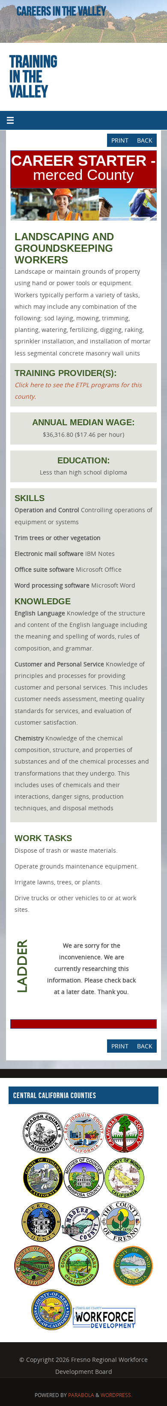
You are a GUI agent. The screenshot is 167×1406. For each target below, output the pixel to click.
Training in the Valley (33, 76)
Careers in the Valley (61, 11)
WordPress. (116, 1395)
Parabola (81, 1395)
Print (119, 140)
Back (144, 140)
